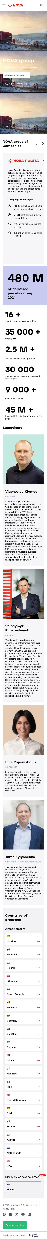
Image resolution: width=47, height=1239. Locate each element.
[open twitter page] (16, 1214)
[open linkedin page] (29, 1214)
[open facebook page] (4, 1214)
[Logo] (16, 5)
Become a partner (15, 1225)
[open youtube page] (23, 1214)
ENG (42, 5)
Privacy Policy (9, 1209)
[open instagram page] (10, 1214)
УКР (41, 9)
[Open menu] (3, 5)
